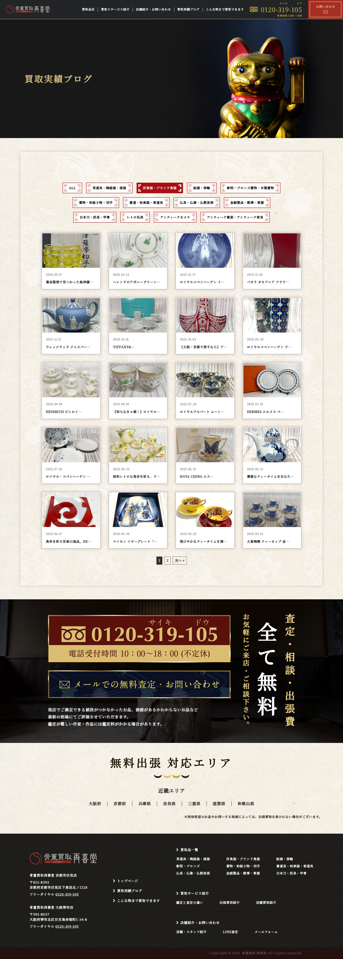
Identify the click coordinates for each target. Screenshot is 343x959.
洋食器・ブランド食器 (243, 859)
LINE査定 (230, 931)
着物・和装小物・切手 (243, 866)
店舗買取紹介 (266, 902)
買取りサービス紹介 (115, 9)
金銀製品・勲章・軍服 (243, 873)
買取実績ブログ (188, 9)
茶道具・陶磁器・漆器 (193, 859)
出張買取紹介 (230, 902)
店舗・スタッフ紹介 (191, 931)
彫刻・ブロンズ (188, 866)
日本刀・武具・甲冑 (291, 873)
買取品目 (88, 9)
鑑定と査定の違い (189, 902)
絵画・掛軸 (284, 859)
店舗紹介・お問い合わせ (153, 9)
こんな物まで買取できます (225, 9)
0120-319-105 (67, 894)
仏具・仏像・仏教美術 (193, 873)
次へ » (180, 560)
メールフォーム (266, 931)
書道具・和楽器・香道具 (294, 866)
